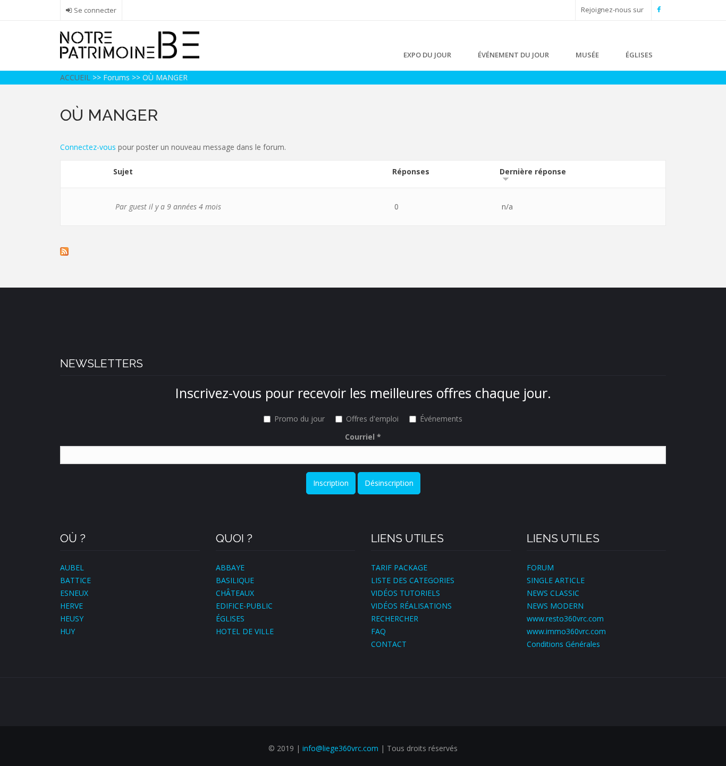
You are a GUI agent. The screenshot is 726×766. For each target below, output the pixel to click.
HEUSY (71, 618)
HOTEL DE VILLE (245, 631)
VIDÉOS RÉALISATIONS (411, 606)
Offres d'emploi (372, 419)
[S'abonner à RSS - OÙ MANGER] (363, 251)
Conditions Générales (563, 644)
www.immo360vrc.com (566, 631)
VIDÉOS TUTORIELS (405, 593)
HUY (67, 631)
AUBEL (72, 567)
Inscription (331, 483)
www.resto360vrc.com (565, 618)
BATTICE (75, 580)
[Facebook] (659, 9)
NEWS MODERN (555, 606)
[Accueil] (129, 44)
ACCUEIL (75, 77)
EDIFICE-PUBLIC (244, 606)
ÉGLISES (639, 55)
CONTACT (389, 644)
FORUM (540, 567)
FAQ (378, 631)
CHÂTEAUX (235, 593)
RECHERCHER (394, 618)
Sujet (123, 171)
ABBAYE (230, 567)
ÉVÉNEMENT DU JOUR (513, 55)
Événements (441, 419)
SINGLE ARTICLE (556, 580)
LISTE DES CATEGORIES (412, 580)
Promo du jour (299, 419)
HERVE (71, 606)
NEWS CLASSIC (553, 593)
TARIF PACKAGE (399, 567)
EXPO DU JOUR (427, 55)
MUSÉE (587, 55)
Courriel (363, 437)
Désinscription (389, 483)
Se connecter (95, 10)
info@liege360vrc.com (340, 748)
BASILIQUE (235, 580)
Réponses (410, 171)
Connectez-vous (88, 147)
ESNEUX (74, 593)
